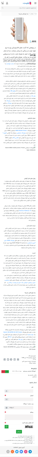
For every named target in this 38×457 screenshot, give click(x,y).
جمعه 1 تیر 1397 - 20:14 (16, 371)
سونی (34, 282)
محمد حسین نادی (26, 361)
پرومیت (15, 282)
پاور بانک (12, 91)
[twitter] (17, 451)
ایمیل (31, 395)
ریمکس (10, 282)
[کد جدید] (6, 426)
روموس (30, 282)
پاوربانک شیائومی (21, 133)
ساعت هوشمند (10, 64)
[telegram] (30, 451)
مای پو (19, 282)
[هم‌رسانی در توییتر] (8, 359)
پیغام (31, 412)
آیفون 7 (5, 133)
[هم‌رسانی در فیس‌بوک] (4, 359)
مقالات (31, 14)
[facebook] (21, 451)
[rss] (12, 451)
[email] (8, 451)
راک (22, 282)
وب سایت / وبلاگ (28, 404)
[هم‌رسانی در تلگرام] (11, 359)
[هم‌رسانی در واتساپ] (18, 359)
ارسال (19, 432)
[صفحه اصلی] (36, 14)
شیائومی (7, 280)
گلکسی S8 (16, 138)
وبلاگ (30, 363)
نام (32, 387)
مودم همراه (30, 334)
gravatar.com (11, 440)
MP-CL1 (10, 337)
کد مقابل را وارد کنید (27, 423)
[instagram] (25, 451)
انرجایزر (25, 282)
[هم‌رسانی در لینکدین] (14, 359)
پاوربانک (8, 101)
